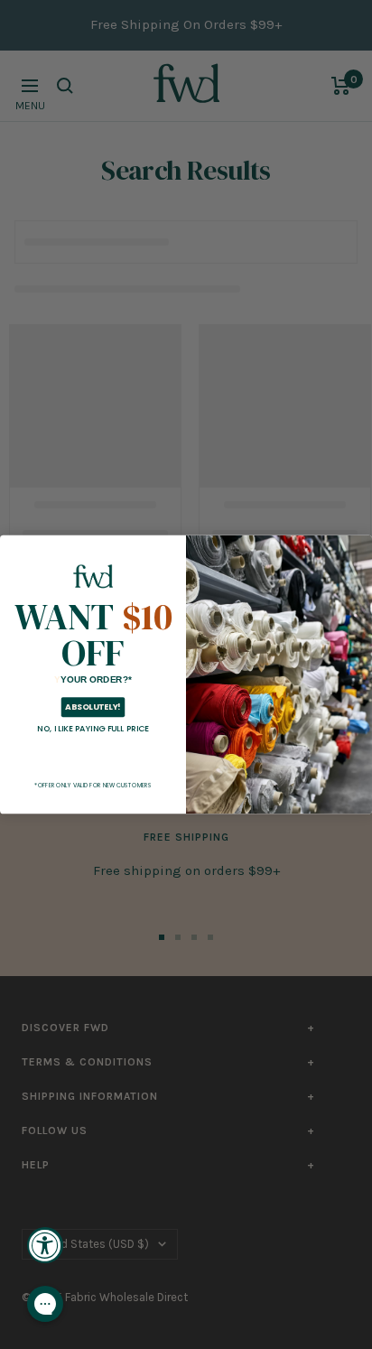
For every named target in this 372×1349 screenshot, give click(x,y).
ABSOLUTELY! (92, 707)
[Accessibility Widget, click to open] (45, 1245)
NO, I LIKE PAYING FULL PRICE (93, 728)
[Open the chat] (45, 1304)
